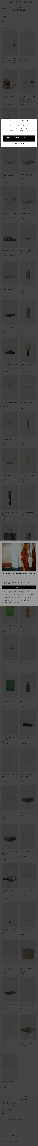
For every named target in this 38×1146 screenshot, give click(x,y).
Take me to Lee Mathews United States (19, 138)
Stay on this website (19, 143)
